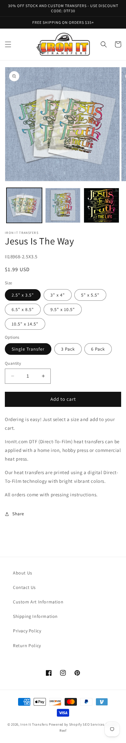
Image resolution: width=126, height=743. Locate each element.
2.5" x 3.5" (23, 295)
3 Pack (68, 349)
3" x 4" (57, 295)
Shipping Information (35, 616)
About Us (22, 573)
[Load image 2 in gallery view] (63, 205)
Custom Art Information (38, 602)
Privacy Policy (27, 631)
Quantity (13, 363)
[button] (8, 44)
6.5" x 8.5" (23, 309)
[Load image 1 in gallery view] (24, 205)
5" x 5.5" (90, 295)
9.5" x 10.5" (62, 309)
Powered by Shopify (65, 724)
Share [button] (18, 514)
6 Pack (98, 349)
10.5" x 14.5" (25, 324)
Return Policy (27, 645)
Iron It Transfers (34, 724)
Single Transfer (28, 349)
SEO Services (93, 724)
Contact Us (24, 587)
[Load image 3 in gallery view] (101, 205)
